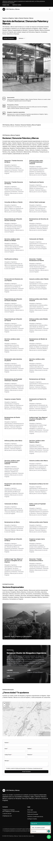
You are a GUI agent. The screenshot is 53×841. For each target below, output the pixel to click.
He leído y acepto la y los (24, 768)
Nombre (7, 742)
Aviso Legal (30, 809)
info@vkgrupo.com (7, 816)
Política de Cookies (32, 812)
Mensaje (7, 760)
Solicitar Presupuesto (9, 38)
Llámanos (21, 38)
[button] (26, 719)
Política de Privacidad (20, 768)
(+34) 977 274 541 (6, 813)
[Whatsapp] (49, 837)
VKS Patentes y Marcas (13, 9)
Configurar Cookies (32, 818)
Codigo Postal (8, 754)
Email (6, 748)
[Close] (49, 823)
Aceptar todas (5, 4)
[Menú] (50, 9)
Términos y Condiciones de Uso (35, 768)
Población (30, 754)
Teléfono (29, 748)
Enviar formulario (26, 771)
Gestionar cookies (16, 4)
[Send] (49, 831)
